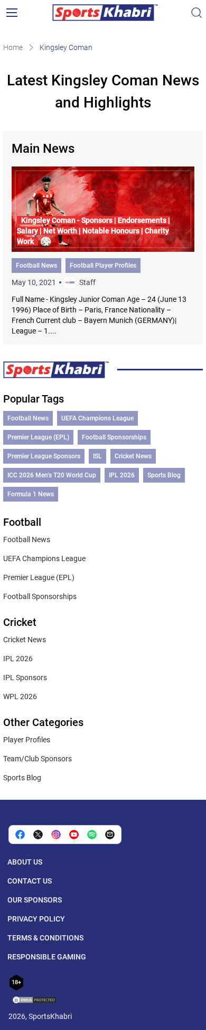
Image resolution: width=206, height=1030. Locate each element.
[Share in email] (110, 834)
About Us (24, 862)
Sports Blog (164, 475)
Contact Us (29, 881)
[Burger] (11, 12)
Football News (36, 265)
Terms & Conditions (45, 938)
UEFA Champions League (97, 418)
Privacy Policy (36, 919)
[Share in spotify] (92, 834)
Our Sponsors (34, 900)
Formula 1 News (30, 494)
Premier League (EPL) (38, 437)
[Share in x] (38, 834)
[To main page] (105, 12)
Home (13, 47)
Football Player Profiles (103, 265)
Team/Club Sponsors (37, 758)
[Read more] (103, 251)
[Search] (196, 12)
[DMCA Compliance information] (34, 1001)
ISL (97, 456)
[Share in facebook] (20, 834)
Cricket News (133, 456)
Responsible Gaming (46, 957)
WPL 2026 (20, 696)
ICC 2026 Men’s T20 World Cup (51, 475)
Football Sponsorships (114, 437)
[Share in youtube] (74, 834)
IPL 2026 (122, 475)
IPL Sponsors (25, 677)
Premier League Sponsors (43, 456)
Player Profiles (26, 739)
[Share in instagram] (56, 834)
